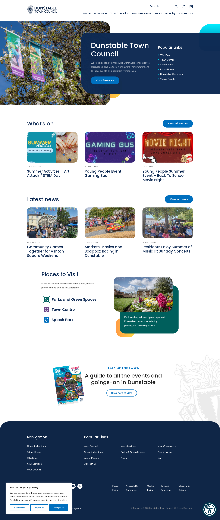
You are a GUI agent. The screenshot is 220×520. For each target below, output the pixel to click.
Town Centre (167, 59)
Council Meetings (36, 446)
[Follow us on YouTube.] (73, 486)
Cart (160, 458)
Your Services (140, 13)
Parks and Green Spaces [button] (74, 299)
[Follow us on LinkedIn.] (79, 486)
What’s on (165, 55)
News (124, 458)
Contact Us (186, 13)
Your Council (118, 13)
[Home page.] (42, 9)
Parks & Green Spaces (133, 452)
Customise (19, 507)
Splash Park (166, 64)
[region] (39, 498)
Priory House (167, 69)
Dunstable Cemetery (171, 74)
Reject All (39, 507)
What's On (100, 13)
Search (176, 6)
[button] (209, 509)
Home (87, 13)
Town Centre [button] (63, 309)
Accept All (58, 507)
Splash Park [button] (62, 319)
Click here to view (121, 393)
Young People (167, 79)
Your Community (165, 13)
